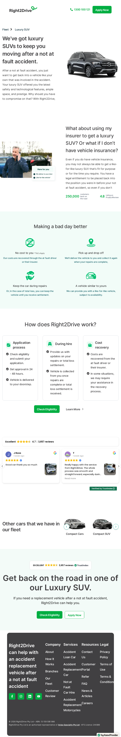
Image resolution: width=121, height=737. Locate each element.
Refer (85, 676)
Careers (87, 703)
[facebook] (12, 696)
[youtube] (38, 696)
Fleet (5, 29)
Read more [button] (70, 478)
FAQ (84, 683)
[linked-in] (30, 696)
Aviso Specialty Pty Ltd (69, 725)
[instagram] (21, 696)
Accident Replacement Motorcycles (72, 705)
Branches (51, 671)
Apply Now (102, 9)
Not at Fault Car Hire (69, 687)
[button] (118, 466)
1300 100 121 (82, 9)
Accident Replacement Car (72, 669)
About (49, 652)
